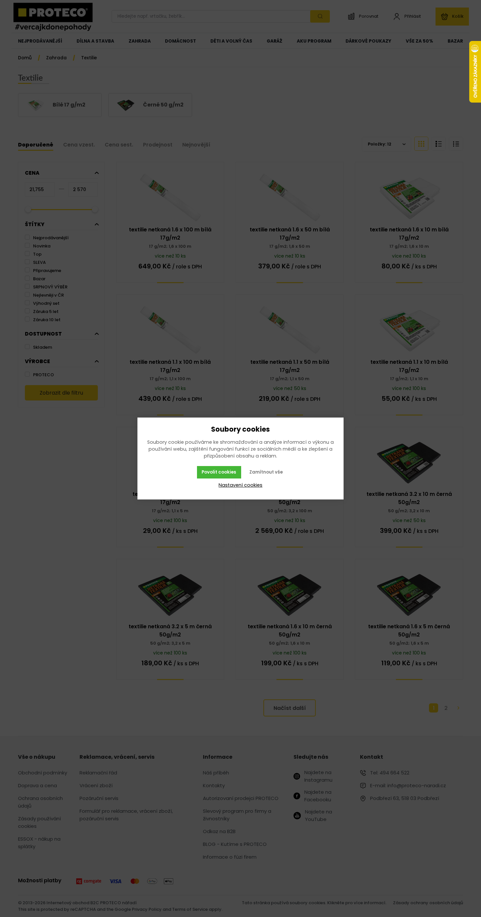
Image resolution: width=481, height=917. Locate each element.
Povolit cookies (219, 472)
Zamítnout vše (266, 472)
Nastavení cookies (240, 485)
